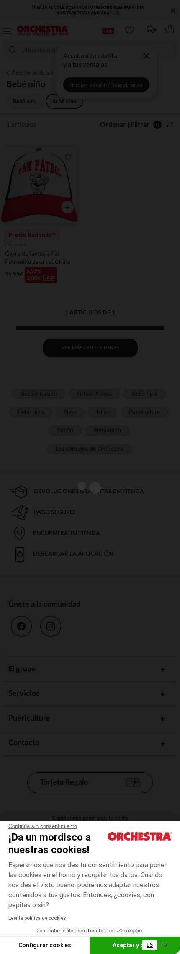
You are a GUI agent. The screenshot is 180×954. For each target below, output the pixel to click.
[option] (164, 945)
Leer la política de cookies (37, 918)
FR (164, 944)
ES (150, 944)
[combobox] (149, 945)
